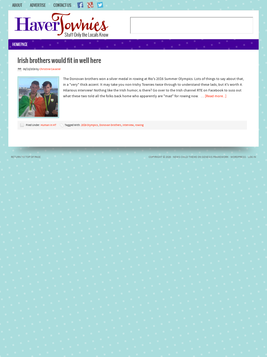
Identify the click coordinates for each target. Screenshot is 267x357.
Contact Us (62, 5)
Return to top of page (26, 157)
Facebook (80, 5)
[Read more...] (215, 96)
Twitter (100, 5)
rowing (139, 125)
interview (128, 125)
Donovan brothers (110, 125)
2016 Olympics (89, 125)
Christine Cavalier (50, 69)
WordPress (238, 157)
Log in (252, 157)
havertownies (69, 24)
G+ (90, 5)
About (17, 5)
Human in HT (48, 125)
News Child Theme (185, 157)
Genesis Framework (215, 157)
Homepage (20, 44)
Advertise (38, 5)
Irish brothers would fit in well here (59, 60)
